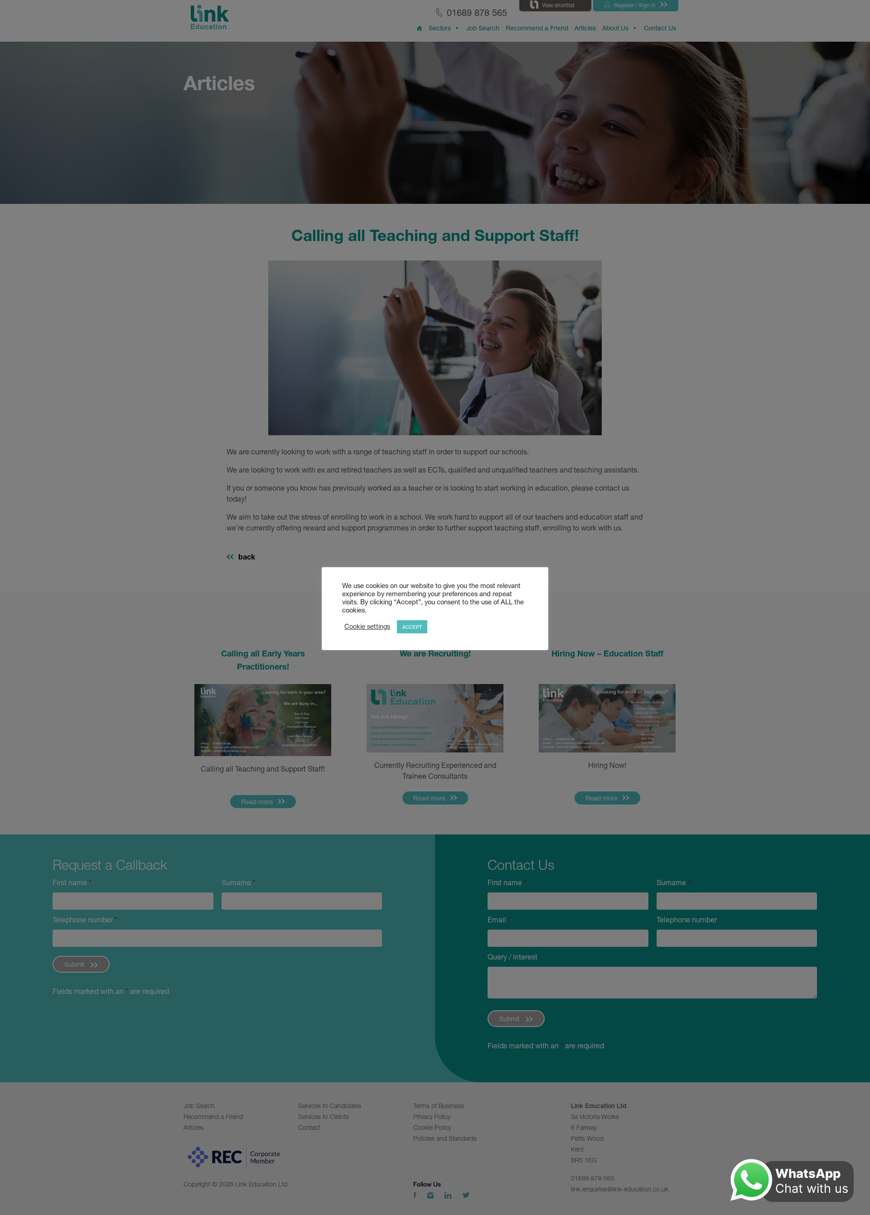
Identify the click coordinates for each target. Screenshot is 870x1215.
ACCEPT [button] (412, 627)
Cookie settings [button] (367, 626)
